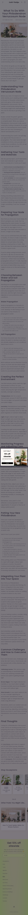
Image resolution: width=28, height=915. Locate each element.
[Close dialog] (26, 449)
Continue (7, 463)
